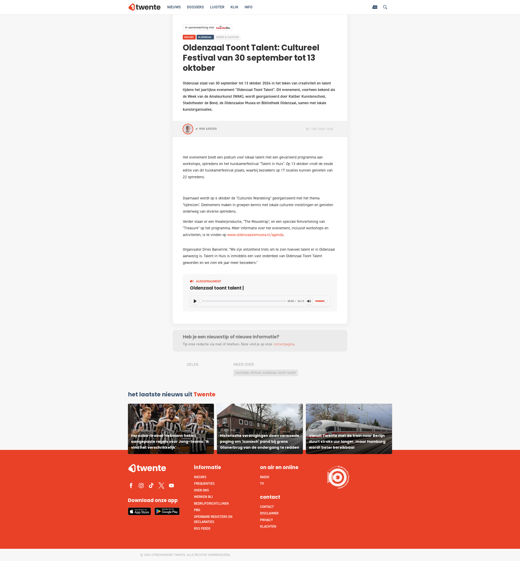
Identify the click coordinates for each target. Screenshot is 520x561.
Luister (217, 7)
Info (248, 7)
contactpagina (283, 344)
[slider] (242, 301)
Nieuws (174, 7)
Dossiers (195, 7)
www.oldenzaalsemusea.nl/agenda (255, 234)
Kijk (234, 7)
